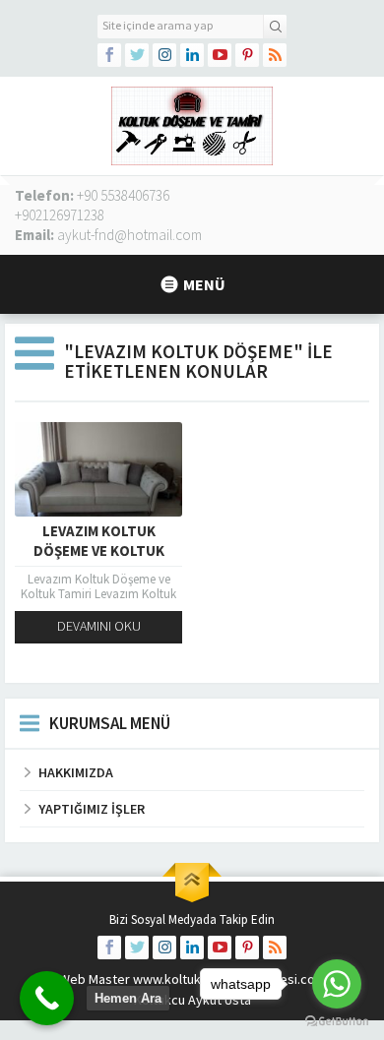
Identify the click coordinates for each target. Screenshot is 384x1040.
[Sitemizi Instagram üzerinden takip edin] (164, 55)
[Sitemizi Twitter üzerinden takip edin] (137, 55)
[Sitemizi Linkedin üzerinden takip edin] (192, 55)
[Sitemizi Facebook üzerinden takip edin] (109, 55)
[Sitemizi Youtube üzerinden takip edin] (219, 55)
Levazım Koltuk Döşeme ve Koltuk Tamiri (98, 550)
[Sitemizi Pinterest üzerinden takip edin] (247, 55)
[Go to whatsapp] (336, 984)
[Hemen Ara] (47, 998)
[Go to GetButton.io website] (336, 1020)
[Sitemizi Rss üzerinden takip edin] (275, 55)
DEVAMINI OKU (99, 626)
